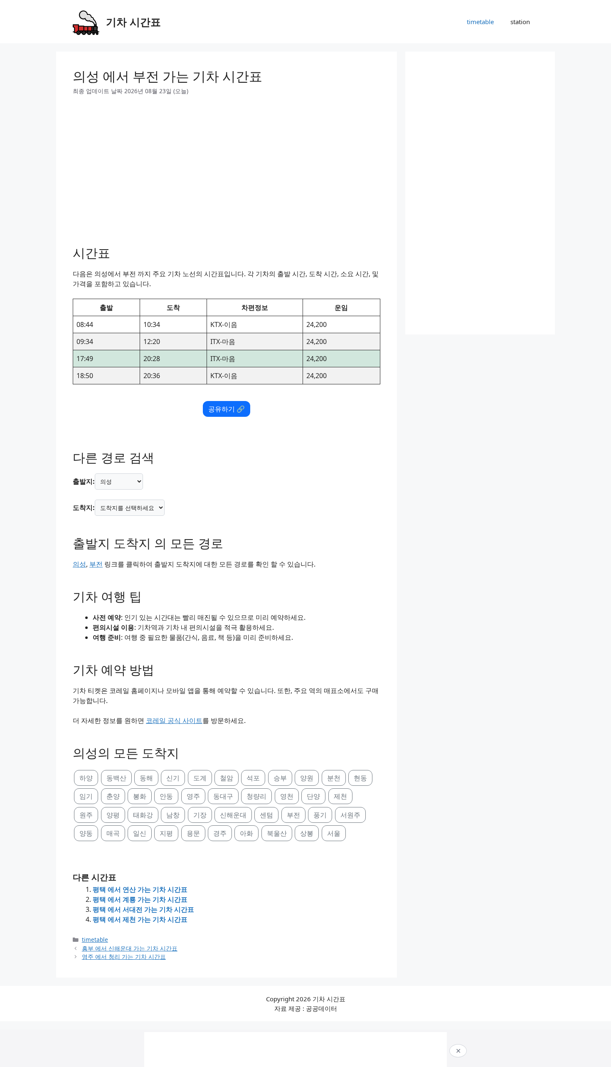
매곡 (113, 833)
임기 (86, 796)
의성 (79, 564)
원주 (86, 814)
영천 (286, 796)
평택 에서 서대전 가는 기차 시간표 (143, 909)
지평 (166, 833)
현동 (360, 777)
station (520, 21)
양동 (86, 833)
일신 (139, 833)
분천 (333, 777)
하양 (86, 777)
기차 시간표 (133, 22)
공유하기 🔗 (226, 408)
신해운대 (233, 814)
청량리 (256, 796)
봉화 (139, 796)
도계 (200, 777)
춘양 (113, 796)
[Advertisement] (226, 167)
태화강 (143, 814)
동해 (146, 777)
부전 (96, 564)
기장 (200, 814)
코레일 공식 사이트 (174, 720)
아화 (246, 833)
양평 (113, 814)
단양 (313, 796)
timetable (480, 21)
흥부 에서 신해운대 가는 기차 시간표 (129, 948)
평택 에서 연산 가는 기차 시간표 (140, 889)
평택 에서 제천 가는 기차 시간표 (140, 919)
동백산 (116, 777)
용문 (193, 833)
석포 (253, 777)
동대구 (223, 796)
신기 (173, 777)
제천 (340, 796)
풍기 (320, 814)
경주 (220, 833)
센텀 (266, 814)
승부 (280, 777)
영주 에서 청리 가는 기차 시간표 (124, 957)
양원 (306, 777)
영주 (193, 796)
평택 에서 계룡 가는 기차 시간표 (140, 899)
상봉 (306, 833)
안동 (166, 796)
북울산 (277, 833)
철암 (226, 777)
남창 (173, 814)
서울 (333, 833)
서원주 (350, 814)
